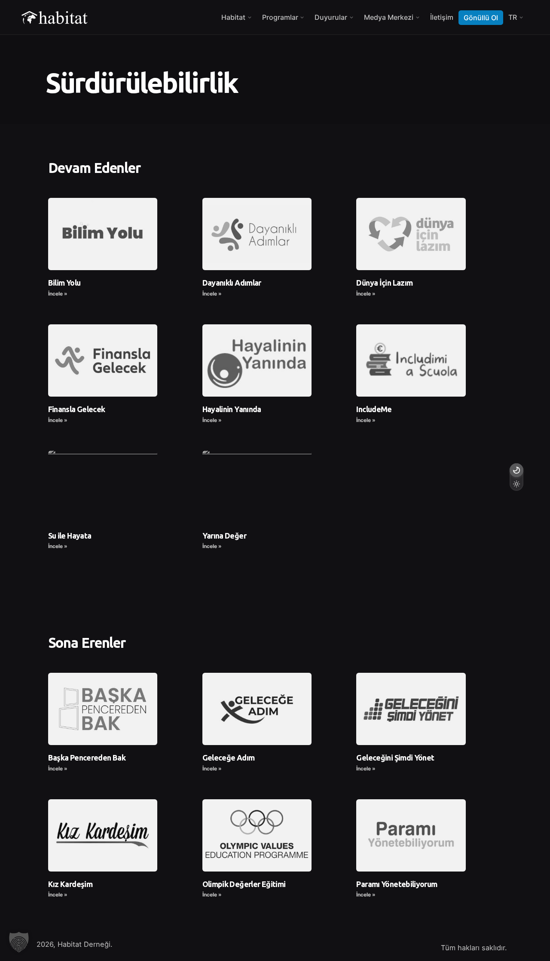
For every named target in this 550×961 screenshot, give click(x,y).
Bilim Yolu (64, 282)
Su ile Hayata (70, 535)
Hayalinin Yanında (231, 409)
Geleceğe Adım (228, 757)
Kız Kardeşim (70, 884)
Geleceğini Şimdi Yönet (395, 757)
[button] (19, 942)
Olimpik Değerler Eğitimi (244, 884)
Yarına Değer (224, 535)
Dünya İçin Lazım (384, 282)
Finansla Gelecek (76, 409)
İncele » (57, 293)
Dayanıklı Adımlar (231, 282)
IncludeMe (373, 409)
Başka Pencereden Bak (86, 757)
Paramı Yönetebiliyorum (396, 884)
